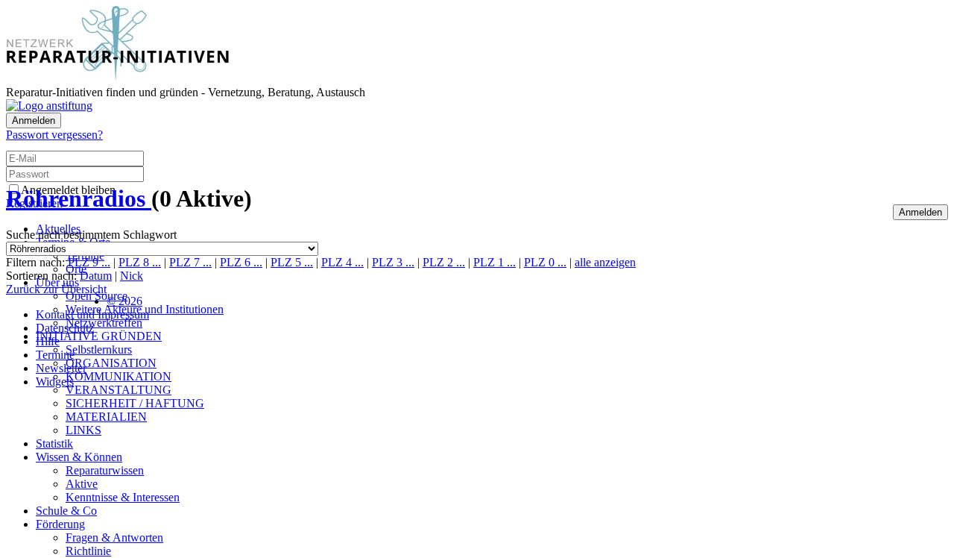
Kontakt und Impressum (92, 314)
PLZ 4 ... (342, 262)
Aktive (82, 483)
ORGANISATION (111, 363)
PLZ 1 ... (494, 262)
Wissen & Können (79, 457)
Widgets (55, 381)
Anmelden (33, 120)
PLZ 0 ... (545, 262)
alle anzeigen (605, 262)
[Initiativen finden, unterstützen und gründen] (118, 78)
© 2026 (124, 301)
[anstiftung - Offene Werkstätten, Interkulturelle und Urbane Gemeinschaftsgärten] (49, 105)
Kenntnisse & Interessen (123, 497)
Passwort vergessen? (54, 134)
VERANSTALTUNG (118, 389)
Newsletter (61, 368)
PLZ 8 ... (140, 262)
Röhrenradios (78, 198)
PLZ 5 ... (292, 262)
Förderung (60, 524)
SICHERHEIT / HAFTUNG (135, 403)
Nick (131, 275)
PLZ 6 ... (241, 262)
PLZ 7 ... (190, 262)
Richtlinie (88, 551)
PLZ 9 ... (89, 262)
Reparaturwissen (105, 470)
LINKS (83, 430)
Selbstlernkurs (99, 349)
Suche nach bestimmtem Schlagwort (91, 234)
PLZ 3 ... (393, 262)
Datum (96, 275)
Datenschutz (65, 328)
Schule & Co (66, 510)
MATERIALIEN (106, 416)
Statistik (54, 443)
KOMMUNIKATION (118, 376)
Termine (55, 354)
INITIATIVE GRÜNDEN (99, 336)
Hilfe (48, 341)
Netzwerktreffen (104, 322)
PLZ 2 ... (444, 262)
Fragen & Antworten (114, 537)
